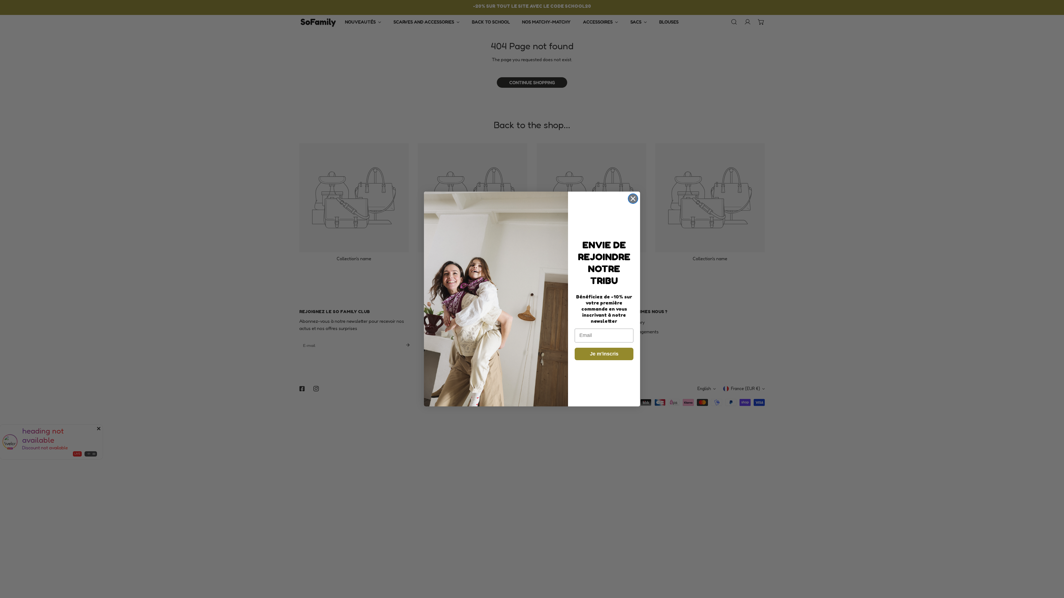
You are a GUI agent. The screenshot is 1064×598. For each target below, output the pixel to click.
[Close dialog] (633, 198)
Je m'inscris (604, 354)
